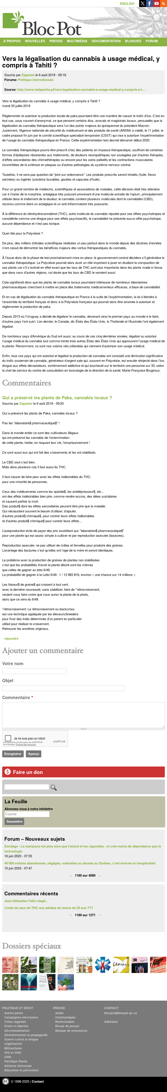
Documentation (106, 41)
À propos (12, 41)
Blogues (133, 41)
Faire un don (28, 771)
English (127, 3)
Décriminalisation (17, 1030)
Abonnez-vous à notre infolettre (29, 808)
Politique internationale (35, 79)
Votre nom (12, 663)
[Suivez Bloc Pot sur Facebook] (149, 5)
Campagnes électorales (21, 1017)
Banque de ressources (71, 1030)
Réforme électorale (18, 1066)
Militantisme (13, 1048)
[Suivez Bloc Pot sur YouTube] (156, 5)
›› (100, 875)
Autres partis (13, 1013)
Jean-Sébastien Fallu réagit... (26, 900)
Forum (152, 41)
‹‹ (70, 875)
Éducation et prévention (21, 1070)
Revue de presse (67, 1026)
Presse (56, 41)
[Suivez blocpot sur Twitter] (142, 5)
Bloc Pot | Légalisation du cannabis (42, 21)
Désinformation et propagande (26, 1035)
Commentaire (17, 697)
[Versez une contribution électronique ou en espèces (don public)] (7, 773)
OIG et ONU (12, 1052)
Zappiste (28, 74)
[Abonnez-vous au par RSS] (163, 5)
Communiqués (65, 1017)
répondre (11, 638)
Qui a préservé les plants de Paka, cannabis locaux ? (57, 397)
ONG (7, 1057)
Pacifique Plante (16, 1061)
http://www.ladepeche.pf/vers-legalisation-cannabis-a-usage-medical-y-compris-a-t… (81, 89)
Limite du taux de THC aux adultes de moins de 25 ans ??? (48, 907)
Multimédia (77, 41)
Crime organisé (15, 1022)
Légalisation (13, 1044)
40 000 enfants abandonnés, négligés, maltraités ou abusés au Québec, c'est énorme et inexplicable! (80, 863)
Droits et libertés (16, 1026)
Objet (7, 680)
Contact (11, 49)
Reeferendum (64, 1022)
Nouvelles (35, 41)
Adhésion (111, 1022)
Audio (59, 1013)
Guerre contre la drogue (21, 1039)
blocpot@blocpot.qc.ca (120, 1013)
